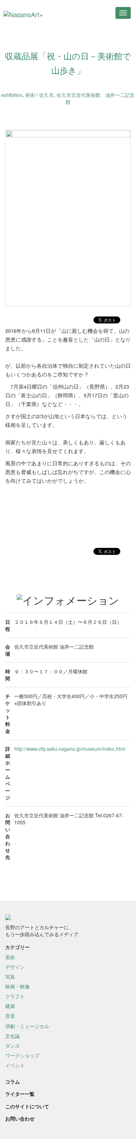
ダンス (12, 1045)
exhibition (11, 94)
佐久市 (46, 94)
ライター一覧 (20, 1093)
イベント (15, 1065)
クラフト (15, 996)
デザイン (15, 966)
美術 (30, 94)
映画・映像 (17, 986)
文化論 (12, 1035)
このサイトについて (27, 1106)
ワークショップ (22, 1055)
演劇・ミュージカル (27, 1026)
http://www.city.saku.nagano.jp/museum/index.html (69, 748)
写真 (10, 976)
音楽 (10, 1015)
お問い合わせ (20, 1118)
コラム (12, 1081)
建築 (10, 1005)
